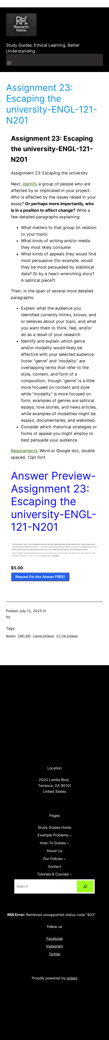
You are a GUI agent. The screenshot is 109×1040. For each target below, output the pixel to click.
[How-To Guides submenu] (68, 843)
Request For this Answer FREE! (40, 577)
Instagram (54, 946)
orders (72, 978)
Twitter (54, 954)
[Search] (85, 886)
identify (30, 183)
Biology (11, 636)
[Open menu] (9, 63)
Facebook (54, 938)
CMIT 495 (24, 636)
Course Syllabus (43, 636)
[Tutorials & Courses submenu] (71, 874)
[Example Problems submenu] (70, 835)
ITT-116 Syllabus (67, 636)
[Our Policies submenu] (65, 859)
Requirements (24, 450)
